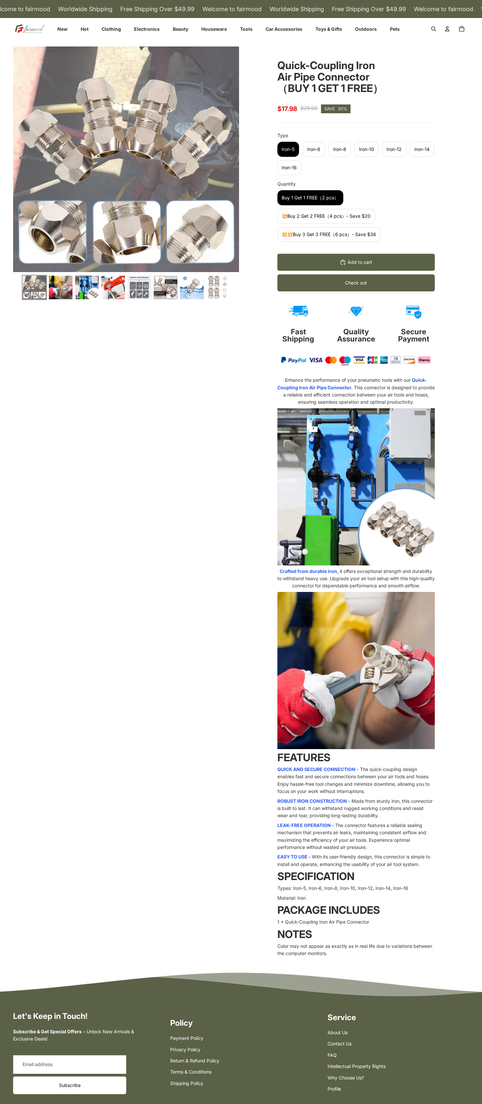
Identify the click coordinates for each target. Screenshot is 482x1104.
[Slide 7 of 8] (192, 287)
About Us (338, 1032)
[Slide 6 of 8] (165, 287)
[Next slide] (231, 159)
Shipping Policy (186, 1083)
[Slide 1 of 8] (34, 287)
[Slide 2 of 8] (60, 287)
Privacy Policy (185, 1049)
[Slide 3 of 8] (87, 287)
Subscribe (70, 1085)
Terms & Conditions (190, 1072)
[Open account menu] (447, 29)
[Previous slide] (20, 159)
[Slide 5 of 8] (139, 287)
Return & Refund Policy (194, 1060)
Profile (334, 1089)
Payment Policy (186, 1038)
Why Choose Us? (346, 1077)
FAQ (332, 1055)
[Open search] (433, 29)
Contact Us (339, 1043)
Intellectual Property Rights (357, 1066)
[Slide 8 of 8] (218, 287)
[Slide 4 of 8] (113, 287)
